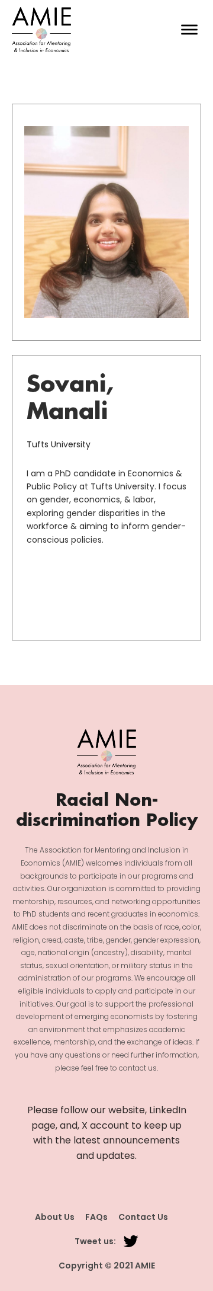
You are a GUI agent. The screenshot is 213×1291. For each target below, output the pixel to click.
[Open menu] (189, 30)
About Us (55, 1217)
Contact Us (143, 1217)
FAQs (96, 1217)
